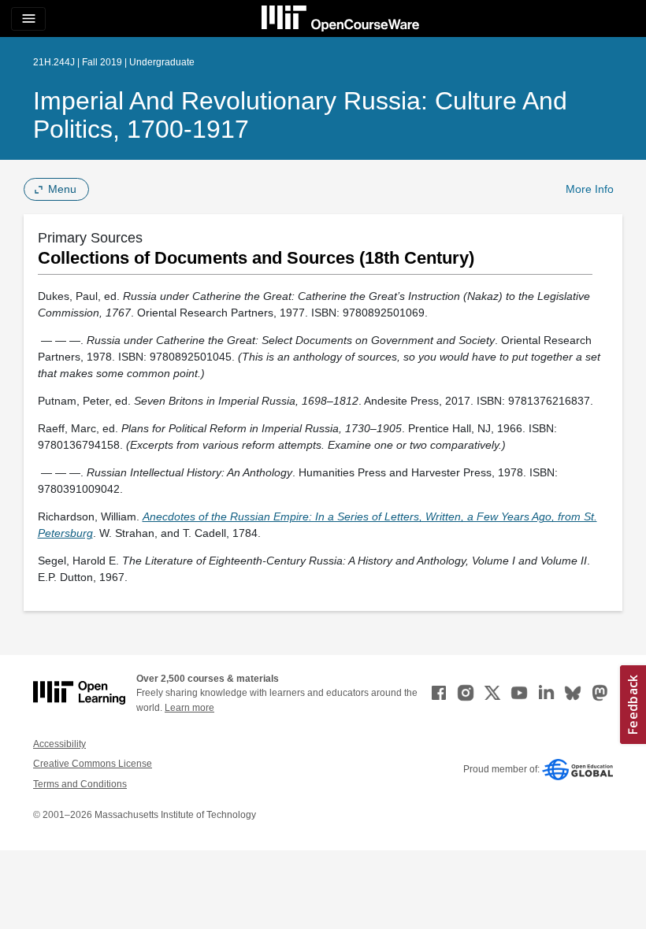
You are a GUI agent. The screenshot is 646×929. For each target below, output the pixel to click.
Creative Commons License (92, 763)
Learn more (189, 707)
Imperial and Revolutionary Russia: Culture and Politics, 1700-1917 (300, 115)
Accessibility (59, 743)
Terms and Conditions (80, 784)
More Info (590, 189)
